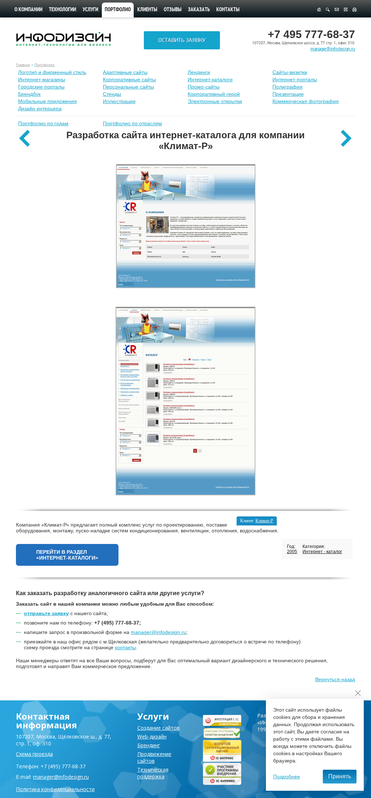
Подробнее (286, 776)
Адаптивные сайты (125, 72)
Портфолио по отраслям (132, 123)
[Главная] (319, 10)
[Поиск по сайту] (328, 10)
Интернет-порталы (294, 79)
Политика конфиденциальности (55, 789)
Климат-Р (264, 520)
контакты (125, 647)
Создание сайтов (158, 727)
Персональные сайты (128, 87)
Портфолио (44, 65)
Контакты (227, 10)
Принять (339, 776)
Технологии (62, 10)
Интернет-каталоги (210, 79)
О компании (28, 10)
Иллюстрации (119, 101)
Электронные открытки (215, 101)
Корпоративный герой (214, 94)
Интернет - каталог (322, 551)
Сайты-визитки (289, 72)
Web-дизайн (152, 736)
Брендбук (29, 94)
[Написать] (337, 10)
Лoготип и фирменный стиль (52, 72)
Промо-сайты (204, 87)
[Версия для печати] (355, 10)
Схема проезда (34, 753)
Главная (23, 65)
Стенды (112, 94)
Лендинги (199, 72)
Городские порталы (41, 87)
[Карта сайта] (345, 10)
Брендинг (148, 745)
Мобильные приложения (47, 101)
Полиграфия (287, 87)
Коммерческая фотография (305, 101)
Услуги (90, 10)
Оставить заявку (181, 40)
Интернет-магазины (41, 79)
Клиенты (147, 10)
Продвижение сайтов (154, 757)
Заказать (199, 10)
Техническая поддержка (152, 773)
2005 (292, 551)
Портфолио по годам (43, 123)
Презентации (288, 94)
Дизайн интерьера (40, 108)
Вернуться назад (335, 679)
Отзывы (173, 10)
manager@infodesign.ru (332, 49)
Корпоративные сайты (129, 79)
